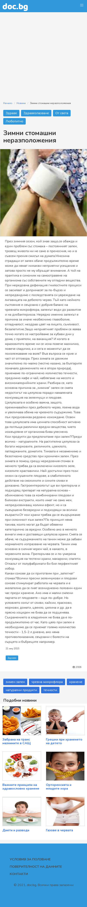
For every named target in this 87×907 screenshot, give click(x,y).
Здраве (11, 113)
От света (61, 113)
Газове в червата (59, 830)
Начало (7, 103)
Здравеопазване (36, 113)
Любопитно (14, 121)
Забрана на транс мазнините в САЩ (16, 741)
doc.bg (15, 6)
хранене (75, 682)
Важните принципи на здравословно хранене (20, 787)
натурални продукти (21, 690)
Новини (21, 103)
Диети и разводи (15, 830)
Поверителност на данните (36, 866)
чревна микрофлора (47, 682)
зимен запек (15, 682)
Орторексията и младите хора (58, 787)
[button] (81, 5)
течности (50, 690)
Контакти (19, 874)
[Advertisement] (43, 54)
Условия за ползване (30, 859)
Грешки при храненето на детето (64, 741)
